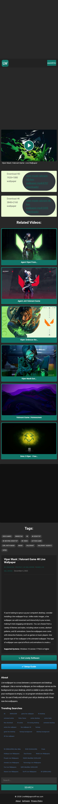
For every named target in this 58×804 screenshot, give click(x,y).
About (18, 801)
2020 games (7, 536)
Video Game (22, 718)
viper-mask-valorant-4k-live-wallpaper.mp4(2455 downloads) (38, 206)
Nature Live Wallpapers (11, 771)
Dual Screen (27, 753)
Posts (43, 749)
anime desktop (35, 718)
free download (8, 722)
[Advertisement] (29, 29)
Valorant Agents (45, 545)
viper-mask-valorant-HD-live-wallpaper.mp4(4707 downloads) (37, 181)
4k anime (20, 722)
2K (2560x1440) (46, 771)
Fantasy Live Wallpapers (25, 567)
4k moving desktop (10, 541)
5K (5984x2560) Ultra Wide (12, 749)
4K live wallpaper (9, 736)
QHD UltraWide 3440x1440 (29, 767)
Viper (5, 550)
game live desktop (9, 731)
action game (37, 541)
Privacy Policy (36, 801)
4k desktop (36, 536)
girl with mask (9, 545)
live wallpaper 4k (26, 727)
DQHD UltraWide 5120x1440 (32, 758)
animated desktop (49, 722)
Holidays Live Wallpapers (11, 753)
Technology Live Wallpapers (32, 762)
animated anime (9, 718)
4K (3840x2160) (9, 567)
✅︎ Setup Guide (29, 666)
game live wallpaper (27, 713)
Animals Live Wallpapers (11, 762)
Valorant (30, 545)
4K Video (24, 541)
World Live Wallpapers (43, 753)
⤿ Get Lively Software (29, 658)
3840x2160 (19, 536)
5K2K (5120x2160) (31, 749)
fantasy (37, 727)
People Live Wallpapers (11, 758)
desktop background (42, 731)
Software (26, 801)
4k (27, 536)
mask (20, 545)
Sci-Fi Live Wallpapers (29, 771)
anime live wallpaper (10, 727)
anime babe (48, 718)
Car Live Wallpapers (10, 767)
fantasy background (26, 731)
